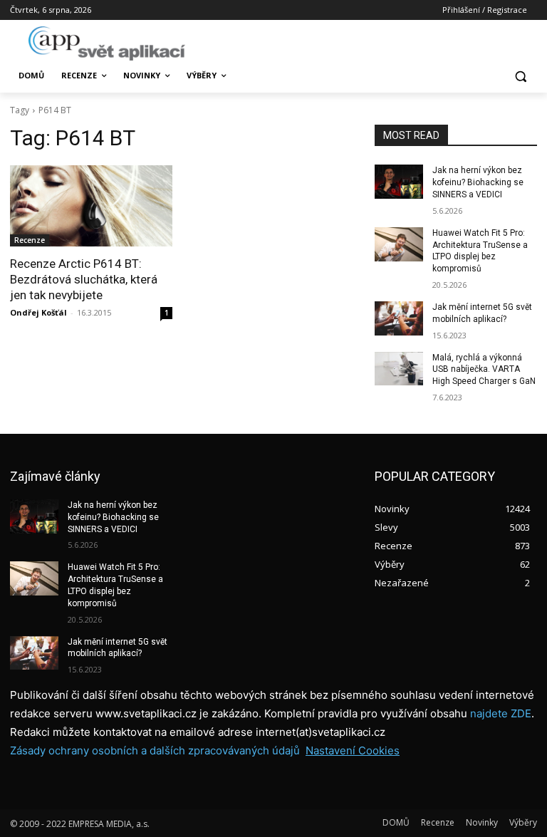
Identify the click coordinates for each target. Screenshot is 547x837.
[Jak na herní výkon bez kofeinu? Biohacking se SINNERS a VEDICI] (399, 182)
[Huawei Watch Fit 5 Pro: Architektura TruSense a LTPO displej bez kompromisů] (399, 244)
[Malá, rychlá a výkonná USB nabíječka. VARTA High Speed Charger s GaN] (399, 369)
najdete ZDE (500, 713)
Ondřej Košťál (38, 312)
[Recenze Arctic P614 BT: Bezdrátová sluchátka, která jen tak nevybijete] (91, 205)
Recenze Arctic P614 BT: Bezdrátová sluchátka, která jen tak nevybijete (83, 279)
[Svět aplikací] (107, 43)
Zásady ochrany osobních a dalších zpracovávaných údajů (155, 750)
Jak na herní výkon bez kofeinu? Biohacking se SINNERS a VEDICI (477, 182)
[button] (520, 76)
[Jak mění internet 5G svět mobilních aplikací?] (399, 318)
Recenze (29, 240)
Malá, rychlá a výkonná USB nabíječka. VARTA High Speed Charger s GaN (484, 370)
